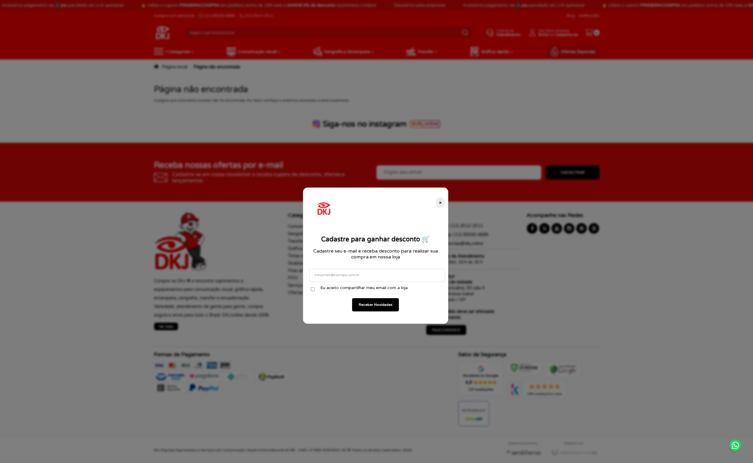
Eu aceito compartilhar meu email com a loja (364, 287)
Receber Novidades (375, 305)
